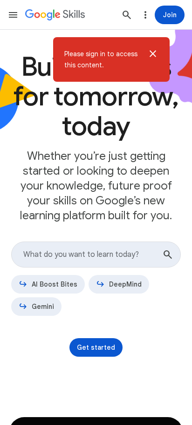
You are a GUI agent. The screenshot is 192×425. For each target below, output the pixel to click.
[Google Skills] (55, 14)
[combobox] (96, 255)
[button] (152, 59)
